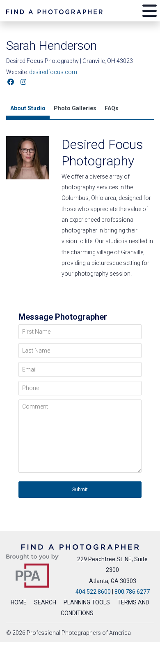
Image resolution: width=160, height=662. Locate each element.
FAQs (112, 108)
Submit (80, 489)
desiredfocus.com (53, 72)
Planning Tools (87, 602)
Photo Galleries (75, 108)
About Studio (28, 108)
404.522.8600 (93, 591)
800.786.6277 (132, 591)
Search (45, 602)
